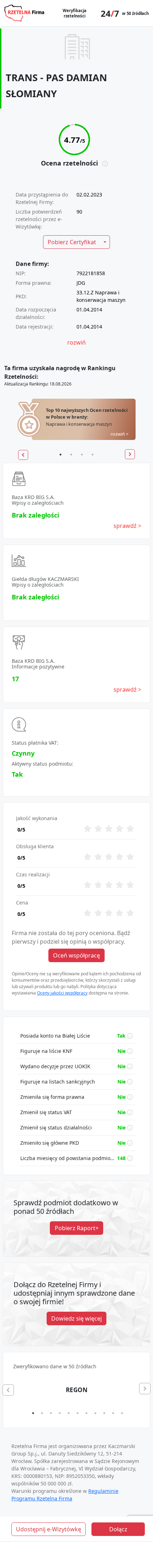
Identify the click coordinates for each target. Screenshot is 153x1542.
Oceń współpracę (76, 955)
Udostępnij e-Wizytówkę (48, 1529)
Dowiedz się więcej (76, 1318)
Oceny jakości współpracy (62, 993)
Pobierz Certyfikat (72, 242)
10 (113, 1413)
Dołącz (118, 1529)
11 (122, 1413)
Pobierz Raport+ (77, 1228)
